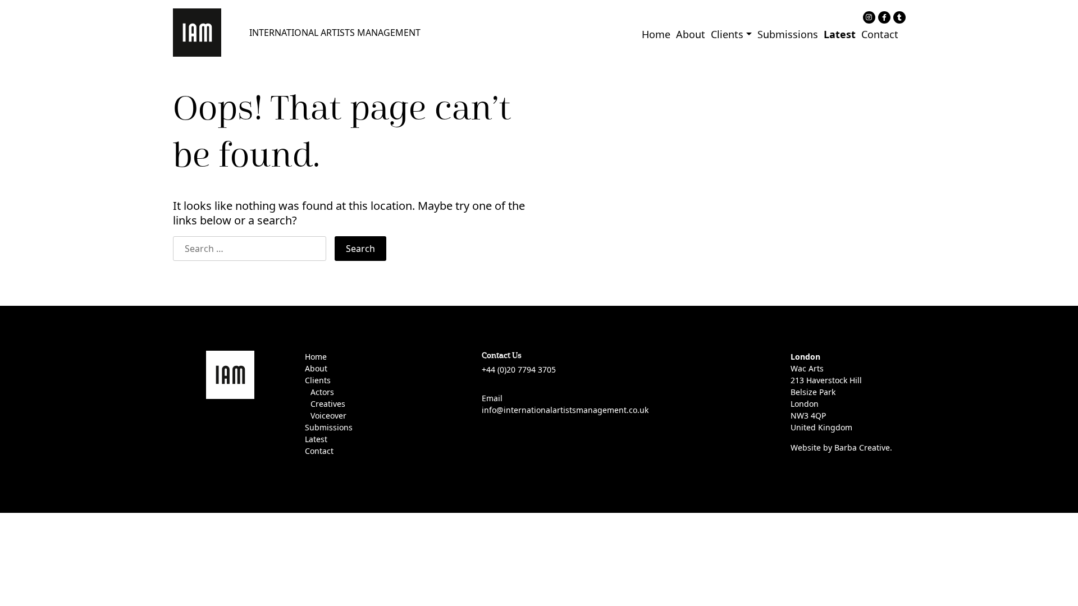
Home (656, 34)
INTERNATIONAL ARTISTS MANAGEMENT (335, 32)
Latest (840, 34)
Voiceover (328, 415)
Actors (322, 392)
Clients (727, 34)
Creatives (327, 403)
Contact (879, 34)
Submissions (787, 34)
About (690, 34)
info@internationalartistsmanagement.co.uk (565, 410)
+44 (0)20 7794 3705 (519, 369)
